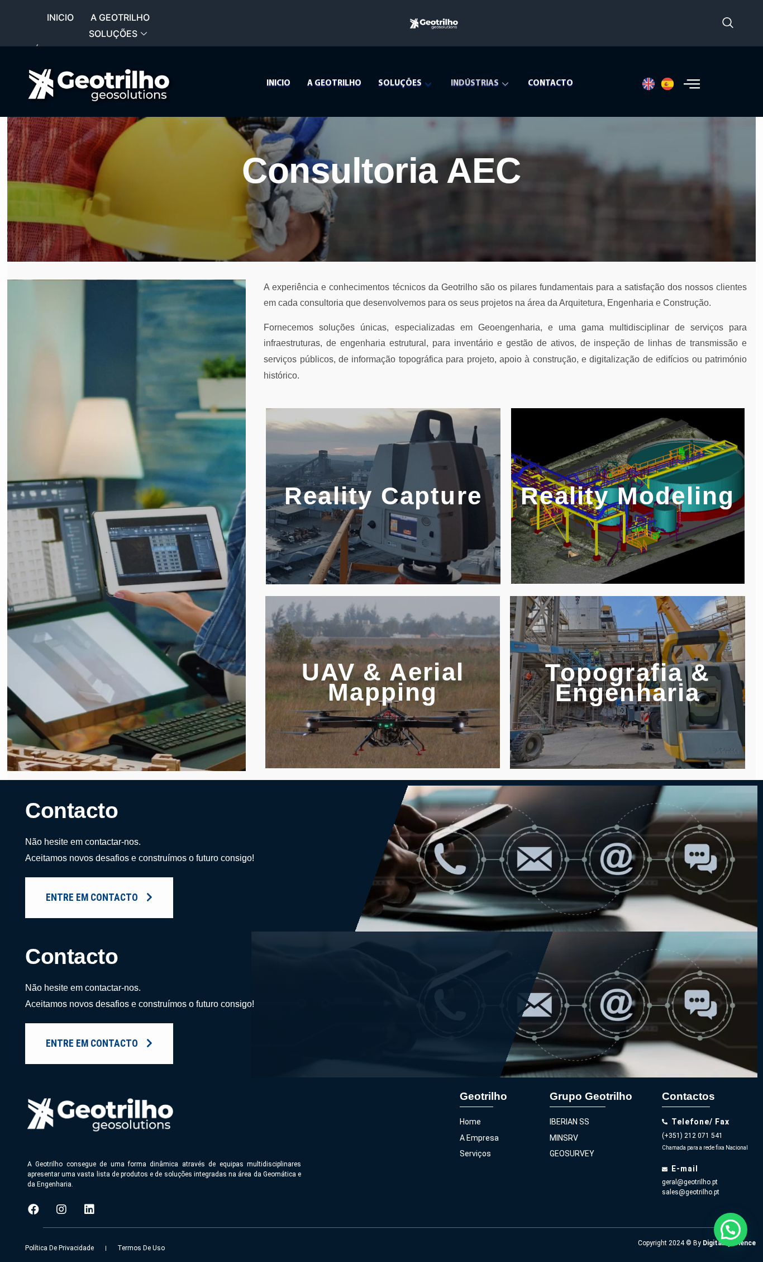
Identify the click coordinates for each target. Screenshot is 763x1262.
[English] (651, 84)
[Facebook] (33, 1209)
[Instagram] (61, 1209)
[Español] (670, 84)
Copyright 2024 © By (697, 1243)
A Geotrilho (120, 17)
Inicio (60, 17)
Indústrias (475, 83)
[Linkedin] (89, 1209)
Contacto (550, 83)
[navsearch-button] (728, 23)
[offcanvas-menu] (692, 83)
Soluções (113, 33)
